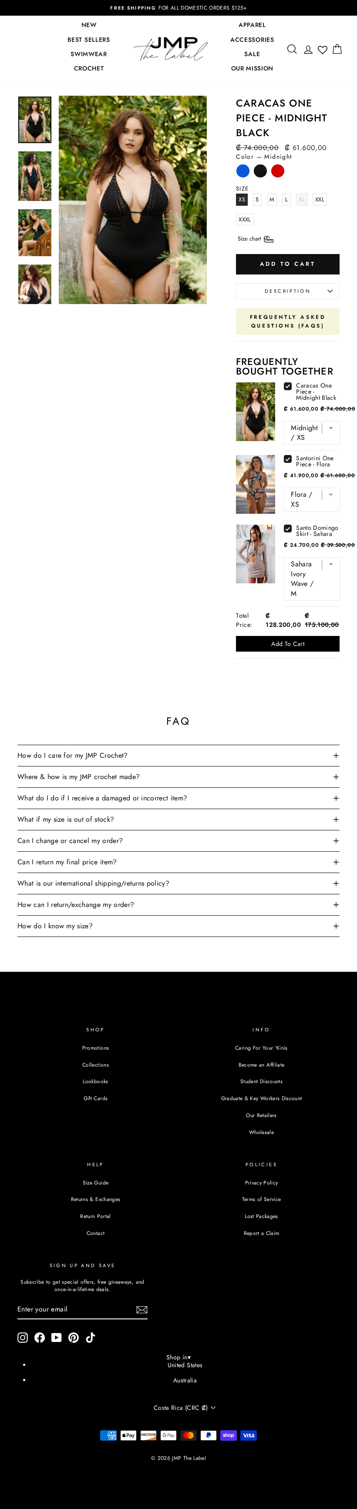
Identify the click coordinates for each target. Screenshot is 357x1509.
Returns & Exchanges (96, 1199)
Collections (95, 1064)
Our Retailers (261, 1115)
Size (250, 238)
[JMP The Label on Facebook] (39, 1337)
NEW (89, 24)
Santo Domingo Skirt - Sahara (317, 530)
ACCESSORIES (252, 39)
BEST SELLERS (88, 39)
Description (288, 291)
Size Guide (96, 1182)
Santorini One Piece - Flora (315, 461)
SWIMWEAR (89, 54)
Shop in (178, 1357)
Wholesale (261, 1132)
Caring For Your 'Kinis (261, 1047)
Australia (185, 1380)
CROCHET (89, 68)
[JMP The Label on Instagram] (22, 1337)
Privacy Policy (261, 1182)
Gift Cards (96, 1098)
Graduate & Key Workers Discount (261, 1098)
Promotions (95, 1047)
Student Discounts (261, 1081)
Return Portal (95, 1216)
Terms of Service (261, 1199)
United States (185, 1365)
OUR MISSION (252, 68)
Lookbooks (95, 1081)
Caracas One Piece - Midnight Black (316, 391)
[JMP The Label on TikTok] (90, 1337)
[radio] (243, 173)
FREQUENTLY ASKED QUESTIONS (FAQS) (288, 321)
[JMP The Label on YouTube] (56, 1337)
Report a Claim (262, 1233)
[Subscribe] (142, 1310)
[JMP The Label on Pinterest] (73, 1337)
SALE (252, 54)
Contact (95, 1233)
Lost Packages (261, 1216)
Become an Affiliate (262, 1064)
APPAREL (252, 24)
